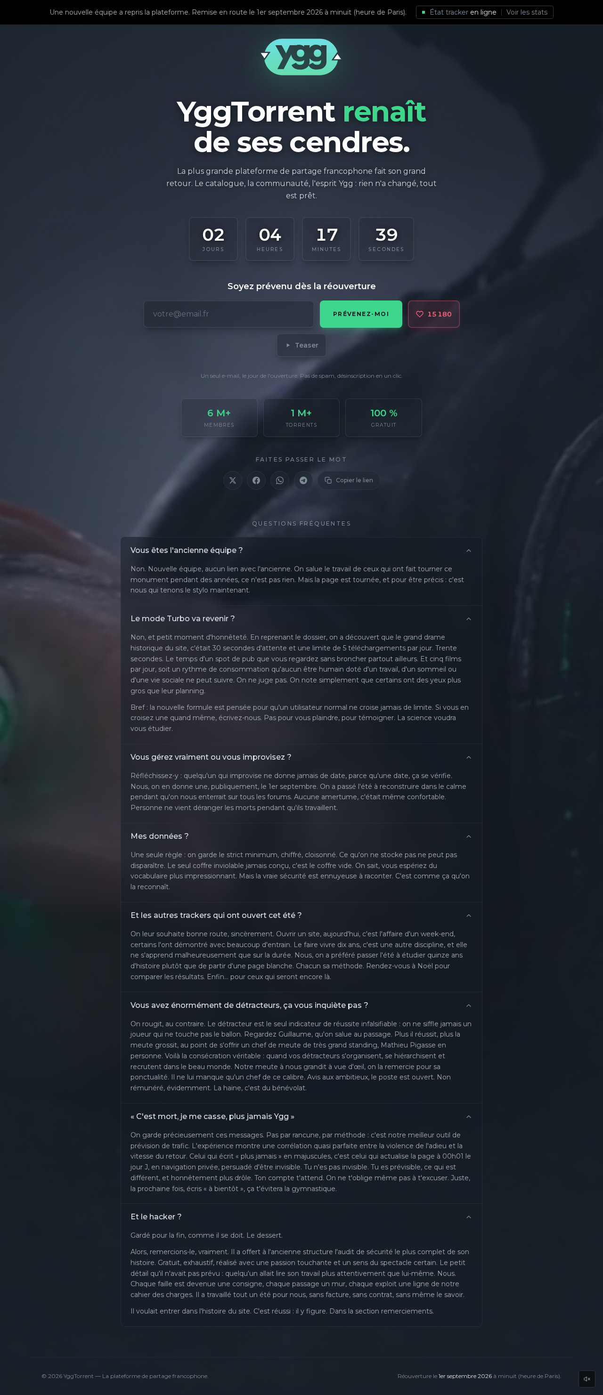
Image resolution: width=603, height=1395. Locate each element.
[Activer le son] (587, 1379)
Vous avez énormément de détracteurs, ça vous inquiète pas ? (249, 1005)
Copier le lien (354, 480)
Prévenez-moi (361, 313)
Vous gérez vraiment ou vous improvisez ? (211, 757)
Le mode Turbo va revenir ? (182, 618)
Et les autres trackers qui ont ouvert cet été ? (216, 915)
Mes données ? (159, 836)
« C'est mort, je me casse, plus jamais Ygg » (212, 1116)
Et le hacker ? (156, 1216)
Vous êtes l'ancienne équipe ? (186, 550)
